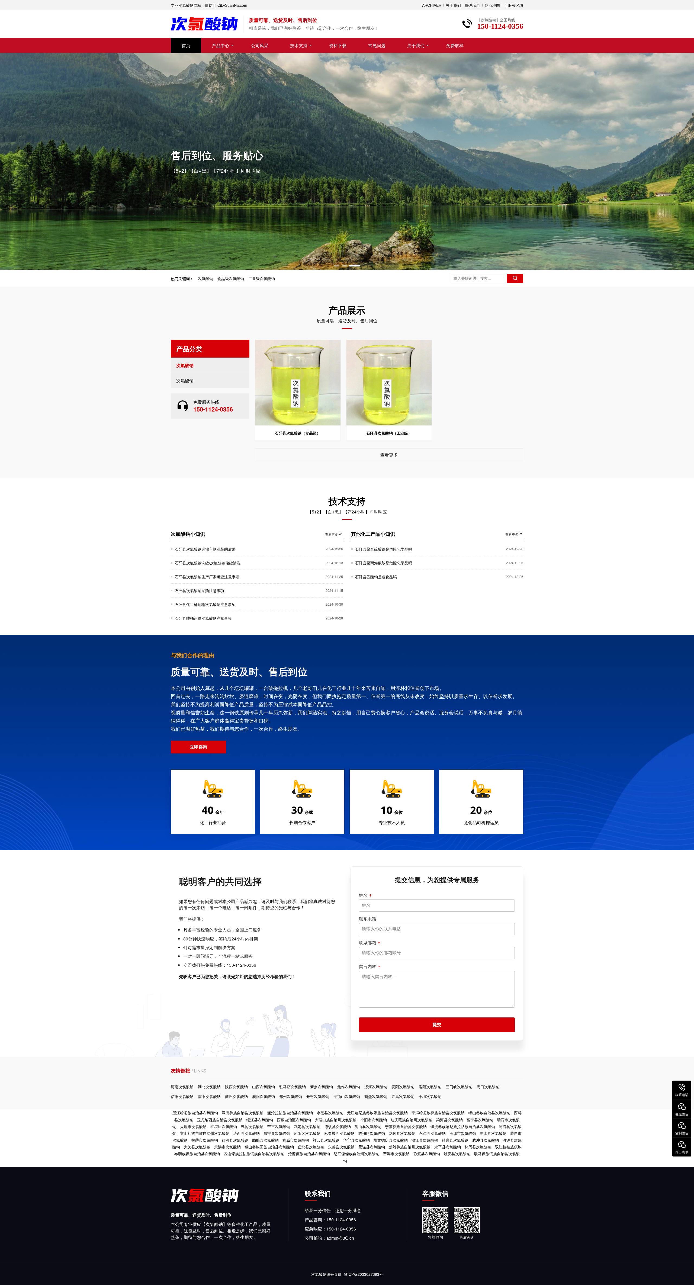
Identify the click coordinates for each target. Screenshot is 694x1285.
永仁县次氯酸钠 (432, 1133)
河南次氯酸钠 (182, 1086)
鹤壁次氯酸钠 (375, 1096)
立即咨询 (198, 747)
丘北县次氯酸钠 (311, 1146)
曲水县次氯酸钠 (493, 1133)
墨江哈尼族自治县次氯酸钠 (195, 1112)
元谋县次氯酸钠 (371, 1146)
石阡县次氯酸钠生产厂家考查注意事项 (207, 576)
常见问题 (376, 45)
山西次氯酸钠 (263, 1086)
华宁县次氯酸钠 (356, 1140)
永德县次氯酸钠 (330, 1112)
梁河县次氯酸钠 (449, 1119)
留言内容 (367, 966)
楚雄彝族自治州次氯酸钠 (409, 1146)
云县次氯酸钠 (252, 1126)
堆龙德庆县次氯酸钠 (391, 1140)
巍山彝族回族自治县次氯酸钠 (269, 1146)
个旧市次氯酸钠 (373, 1119)
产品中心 (220, 45)
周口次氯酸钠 (488, 1086)
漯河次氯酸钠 (375, 1086)
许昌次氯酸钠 (402, 1096)
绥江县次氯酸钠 (259, 1119)
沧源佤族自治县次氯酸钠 (309, 1153)
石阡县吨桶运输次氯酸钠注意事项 (203, 618)
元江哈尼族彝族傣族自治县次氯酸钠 (377, 1112)
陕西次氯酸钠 (236, 1086)
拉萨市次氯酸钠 (204, 1140)
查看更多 (389, 455)
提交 (437, 1024)
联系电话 (367, 919)
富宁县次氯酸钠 (480, 1119)
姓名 (363, 895)
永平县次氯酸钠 (447, 1146)
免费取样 (455, 45)
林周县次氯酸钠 (478, 1146)
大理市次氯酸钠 (193, 1126)
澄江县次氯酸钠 (425, 1140)
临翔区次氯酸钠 (371, 1133)
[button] (339, 265)
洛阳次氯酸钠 (430, 1086)
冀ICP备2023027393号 (363, 1274)
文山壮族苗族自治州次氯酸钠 (204, 1133)
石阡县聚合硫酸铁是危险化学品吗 (383, 549)
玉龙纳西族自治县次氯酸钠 (220, 1119)
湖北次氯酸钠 (209, 1086)
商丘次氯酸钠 (236, 1096)
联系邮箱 (367, 943)
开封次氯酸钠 (317, 1096)
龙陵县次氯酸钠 (402, 1133)
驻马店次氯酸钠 (292, 1086)
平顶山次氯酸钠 (346, 1096)
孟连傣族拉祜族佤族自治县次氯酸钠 (254, 1153)
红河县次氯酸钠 (235, 1140)
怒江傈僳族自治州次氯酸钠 (356, 1153)
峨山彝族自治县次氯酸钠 (489, 1112)
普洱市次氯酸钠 (396, 1153)
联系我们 (472, 5)
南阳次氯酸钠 (209, 1096)
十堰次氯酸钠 (430, 1096)
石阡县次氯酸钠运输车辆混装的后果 (205, 549)
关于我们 (453, 5)
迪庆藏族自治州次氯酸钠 (411, 1119)
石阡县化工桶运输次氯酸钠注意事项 (205, 604)
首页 (186, 45)
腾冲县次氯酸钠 (485, 1140)
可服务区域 (513, 5)
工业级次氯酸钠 (261, 278)
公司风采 (259, 45)
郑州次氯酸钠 (290, 1096)
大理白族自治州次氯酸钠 (335, 1119)
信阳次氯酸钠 (182, 1096)
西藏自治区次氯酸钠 (294, 1119)
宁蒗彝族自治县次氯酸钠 (406, 1126)
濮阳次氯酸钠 (263, 1096)
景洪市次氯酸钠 (227, 1146)
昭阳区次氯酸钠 (307, 1133)
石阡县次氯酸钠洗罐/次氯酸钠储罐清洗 (207, 563)
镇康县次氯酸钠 (455, 1140)
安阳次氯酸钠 (402, 1086)
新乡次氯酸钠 (321, 1086)
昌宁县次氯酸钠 (277, 1133)
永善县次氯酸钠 (341, 1146)
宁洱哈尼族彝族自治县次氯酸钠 (438, 1112)
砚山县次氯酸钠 (368, 1126)
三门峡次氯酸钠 (459, 1086)
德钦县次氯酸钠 (337, 1126)
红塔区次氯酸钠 (223, 1126)
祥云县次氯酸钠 (326, 1140)
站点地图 (492, 5)
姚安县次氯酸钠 (457, 1153)
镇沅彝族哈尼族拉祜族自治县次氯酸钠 (462, 1126)
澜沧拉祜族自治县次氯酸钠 (290, 1112)
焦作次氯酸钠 (348, 1086)
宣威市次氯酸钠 (295, 1140)
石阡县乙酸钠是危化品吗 (376, 576)
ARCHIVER (431, 5)
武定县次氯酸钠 (307, 1126)
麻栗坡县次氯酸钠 (339, 1133)
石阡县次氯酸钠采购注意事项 (199, 590)
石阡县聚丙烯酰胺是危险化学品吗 (383, 563)
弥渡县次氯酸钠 (426, 1153)
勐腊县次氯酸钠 (265, 1140)
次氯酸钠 (205, 278)
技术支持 (298, 45)
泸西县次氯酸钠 (246, 1133)
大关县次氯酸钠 (197, 1146)
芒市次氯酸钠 (278, 1126)
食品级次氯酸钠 (230, 278)
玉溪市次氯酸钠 (462, 1133)
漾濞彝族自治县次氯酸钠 (243, 1112)
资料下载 (337, 45)
